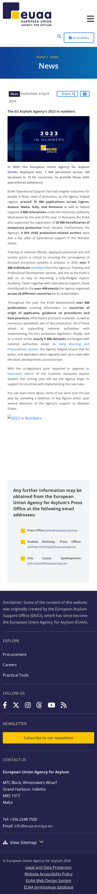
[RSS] (64, 705)
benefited (38, 267)
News (54, 57)
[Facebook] (5, 705)
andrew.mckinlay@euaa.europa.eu (51, 547)
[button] (59, 36)
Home (40, 57)
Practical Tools (16, 675)
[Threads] (39, 705)
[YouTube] (51, 705)
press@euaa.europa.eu (61, 530)
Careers (10, 664)
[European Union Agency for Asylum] (48, 14)
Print (84, 94)
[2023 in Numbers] (48, 445)
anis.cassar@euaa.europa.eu (47, 563)
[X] (16, 705)
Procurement (15, 654)
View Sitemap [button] (23, 842)
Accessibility (80, 38)
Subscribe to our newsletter (48, 737)
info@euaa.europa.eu (33, 826)
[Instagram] (28, 705)
